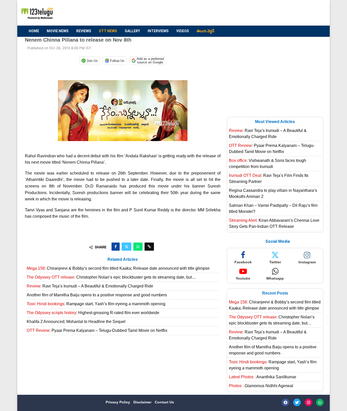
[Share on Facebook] (116, 247)
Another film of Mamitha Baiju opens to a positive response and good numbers (97, 295)
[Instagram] (308, 402)
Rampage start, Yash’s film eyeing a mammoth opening (96, 304)
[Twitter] (297, 402)
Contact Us (164, 402)
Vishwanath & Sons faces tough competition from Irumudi (267, 163)
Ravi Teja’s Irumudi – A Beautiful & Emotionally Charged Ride (90, 286)
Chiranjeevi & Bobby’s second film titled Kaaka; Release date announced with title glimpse (118, 268)
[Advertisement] (229, 13)
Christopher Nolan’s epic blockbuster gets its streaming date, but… (111, 277)
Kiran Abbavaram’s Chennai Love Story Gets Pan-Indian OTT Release (274, 223)
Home (34, 31)
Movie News (58, 31)
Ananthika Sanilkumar (262, 377)
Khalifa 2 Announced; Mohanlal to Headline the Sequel (76, 321)
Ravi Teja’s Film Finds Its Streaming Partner (268, 178)
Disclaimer (142, 402)
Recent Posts (275, 293)
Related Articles (122, 259)
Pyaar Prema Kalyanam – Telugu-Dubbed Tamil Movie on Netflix (97, 330)
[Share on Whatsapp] (138, 247)
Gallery (132, 31)
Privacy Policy (118, 402)
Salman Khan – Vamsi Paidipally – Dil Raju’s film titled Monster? (273, 208)
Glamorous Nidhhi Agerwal (261, 386)
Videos (182, 31)
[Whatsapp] (320, 402)
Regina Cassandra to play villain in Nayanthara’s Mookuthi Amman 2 (273, 193)
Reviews (83, 31)
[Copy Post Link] (149, 247)
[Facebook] (285, 402)
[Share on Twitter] (126, 247)
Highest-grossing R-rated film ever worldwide (93, 313)
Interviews (158, 31)
